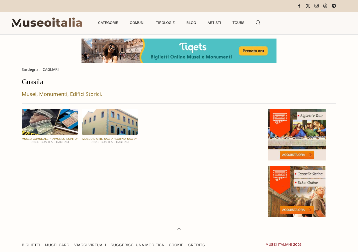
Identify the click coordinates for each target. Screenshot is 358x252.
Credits (196, 245)
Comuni (137, 22)
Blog (191, 22)
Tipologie (165, 22)
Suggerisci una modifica (137, 245)
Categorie (108, 22)
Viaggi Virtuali (90, 245)
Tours (238, 22)
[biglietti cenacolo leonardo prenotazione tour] (297, 134)
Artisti (214, 22)
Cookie (176, 245)
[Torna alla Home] (46, 22)
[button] (258, 22)
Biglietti (31, 245)
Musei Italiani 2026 (283, 244)
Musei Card (57, 245)
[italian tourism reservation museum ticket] (179, 51)
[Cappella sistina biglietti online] (297, 191)
